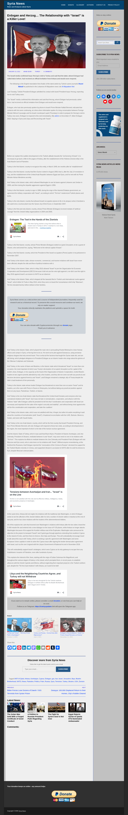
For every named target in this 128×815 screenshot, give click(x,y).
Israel (61, 679)
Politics (37, 681)
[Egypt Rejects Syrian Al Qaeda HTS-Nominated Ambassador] (77, 707)
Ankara (27, 679)
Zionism (81, 681)
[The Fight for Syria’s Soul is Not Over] (56, 707)
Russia (47, 681)
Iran (56, 679)
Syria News (16, 3)
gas (53, 679)
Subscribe (63, 669)
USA (76, 681)
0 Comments (47, 71)
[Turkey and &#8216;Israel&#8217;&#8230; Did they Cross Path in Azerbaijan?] (19, 625)
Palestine (30, 681)
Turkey (37, 71)
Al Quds (21, 679)
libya (73, 679)
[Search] (117, 42)
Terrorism (58, 681)
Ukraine (71, 681)
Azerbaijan (34, 679)
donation (57, 601)
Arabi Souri (27, 71)
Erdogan (48, 679)
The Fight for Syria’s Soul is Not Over (56, 716)
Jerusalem (67, 679)
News (24, 681)
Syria (52, 681)
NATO (19, 681)
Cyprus (41, 679)
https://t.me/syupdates (43, 606)
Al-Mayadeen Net (68, 86)
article (57, 116)
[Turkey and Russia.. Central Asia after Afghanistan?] (46, 625)
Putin (42, 681)
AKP (16, 679)
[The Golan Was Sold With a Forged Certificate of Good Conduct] (15, 707)
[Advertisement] (46, 137)
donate (65, 325)
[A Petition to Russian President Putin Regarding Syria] (36, 707)
